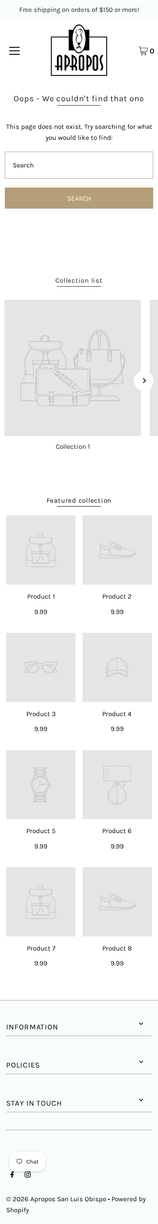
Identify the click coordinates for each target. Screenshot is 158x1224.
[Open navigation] (14, 50)
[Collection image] (72, 368)
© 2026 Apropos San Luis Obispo (56, 1199)
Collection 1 (73, 447)
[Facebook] (12, 1175)
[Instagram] (28, 1175)
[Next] (144, 380)
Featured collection (79, 500)
